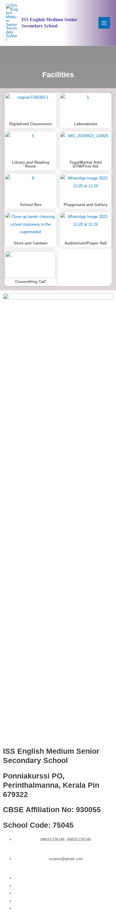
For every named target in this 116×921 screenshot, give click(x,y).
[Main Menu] (104, 23)
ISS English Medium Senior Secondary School (49, 22)
